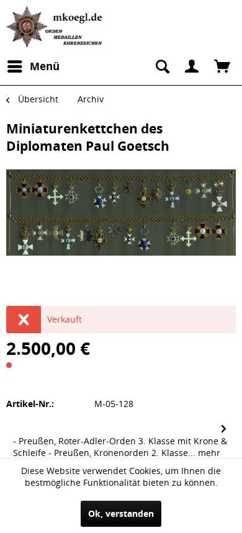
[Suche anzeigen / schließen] (161, 66)
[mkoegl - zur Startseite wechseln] (55, 27)
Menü (45, 66)
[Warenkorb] (222, 66)
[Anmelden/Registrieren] (191, 66)
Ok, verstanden (121, 513)
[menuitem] (33, 66)
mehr (207, 453)
